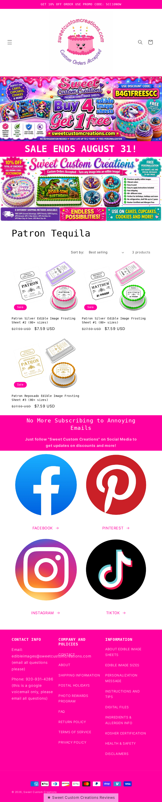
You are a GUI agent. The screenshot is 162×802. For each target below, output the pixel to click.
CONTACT (66, 655)
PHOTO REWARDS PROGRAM (73, 698)
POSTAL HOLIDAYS (74, 685)
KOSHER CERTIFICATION (125, 733)
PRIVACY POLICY (72, 742)
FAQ (61, 712)
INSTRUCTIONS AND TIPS (122, 694)
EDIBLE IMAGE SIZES (122, 665)
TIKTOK (113, 613)
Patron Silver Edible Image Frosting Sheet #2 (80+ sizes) (44, 320)
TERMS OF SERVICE (74, 732)
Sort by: (77, 252)
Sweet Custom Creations (40, 792)
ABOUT (64, 665)
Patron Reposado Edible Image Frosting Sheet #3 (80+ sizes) (45, 398)
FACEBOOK (42, 528)
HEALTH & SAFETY (120, 743)
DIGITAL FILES (117, 707)
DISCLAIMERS (116, 754)
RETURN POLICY (72, 722)
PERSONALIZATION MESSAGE (121, 678)
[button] (10, 42)
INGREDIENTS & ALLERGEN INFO (118, 720)
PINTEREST (113, 528)
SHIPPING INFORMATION (79, 675)
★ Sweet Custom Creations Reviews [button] (81, 797)
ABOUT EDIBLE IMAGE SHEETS (123, 652)
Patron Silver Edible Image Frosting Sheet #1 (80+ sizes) (114, 320)
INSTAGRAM (42, 613)
